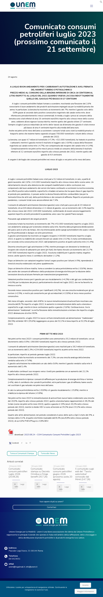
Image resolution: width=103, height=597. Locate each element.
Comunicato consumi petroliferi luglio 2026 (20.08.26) (18, 472)
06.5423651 (14, 558)
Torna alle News (48, 453)
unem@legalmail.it (17, 566)
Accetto (85, 585)
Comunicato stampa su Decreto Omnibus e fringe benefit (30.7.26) (40, 472)
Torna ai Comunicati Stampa (22, 453)
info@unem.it (31, 566)
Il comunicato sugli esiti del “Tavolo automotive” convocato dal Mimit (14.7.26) (84, 474)
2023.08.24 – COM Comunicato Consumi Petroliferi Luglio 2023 (52, 434)
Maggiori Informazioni (85, 591)
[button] (101, 3)
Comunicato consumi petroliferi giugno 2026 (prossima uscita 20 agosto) (62, 474)
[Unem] (23, 9)
